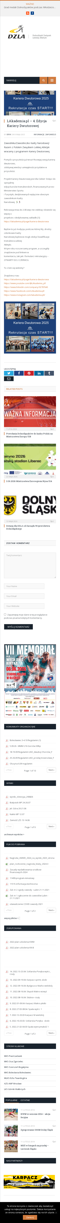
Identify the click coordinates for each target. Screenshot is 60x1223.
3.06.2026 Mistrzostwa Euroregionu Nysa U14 (29, 481)
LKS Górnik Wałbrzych (14, 1089)
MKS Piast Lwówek (13, 1056)
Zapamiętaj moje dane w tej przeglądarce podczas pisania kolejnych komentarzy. (25, 616)
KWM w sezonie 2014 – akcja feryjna (35, 1116)
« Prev (9, 770)
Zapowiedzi (50, 134)
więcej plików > (11, 918)
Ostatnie (25, 1100)
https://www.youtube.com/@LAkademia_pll (25, 283)
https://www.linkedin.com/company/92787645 (26, 287)
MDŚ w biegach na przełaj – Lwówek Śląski (35, 1147)
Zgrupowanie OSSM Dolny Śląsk (37, 1129)
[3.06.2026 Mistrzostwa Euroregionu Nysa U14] (30, 461)
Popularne (11, 1100)
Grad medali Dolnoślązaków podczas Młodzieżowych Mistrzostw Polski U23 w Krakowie (31, 7)
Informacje (39, 134)
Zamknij (30, 1217)
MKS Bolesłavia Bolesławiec (17, 1072)
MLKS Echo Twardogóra (15, 1078)
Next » (51, 770)
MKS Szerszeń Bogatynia (16, 1067)
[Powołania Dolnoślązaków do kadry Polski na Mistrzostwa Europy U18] (30, 413)
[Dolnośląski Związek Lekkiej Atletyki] (30, 32)
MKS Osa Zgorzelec (13, 1061)
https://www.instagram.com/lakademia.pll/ (24, 295)
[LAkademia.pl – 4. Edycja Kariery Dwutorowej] (30, 103)
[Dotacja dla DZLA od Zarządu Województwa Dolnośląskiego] (30, 505)
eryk (9, 134)
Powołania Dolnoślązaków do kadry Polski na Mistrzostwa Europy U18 (29, 435)
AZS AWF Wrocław (12, 1083)
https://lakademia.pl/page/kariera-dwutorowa (26, 221)
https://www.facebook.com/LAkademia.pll (24, 290)
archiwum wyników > (14, 834)
